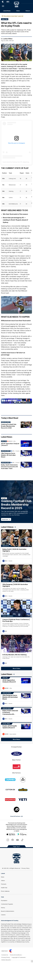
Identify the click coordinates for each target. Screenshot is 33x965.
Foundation (4, 900)
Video (18, 10)
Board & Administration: (7, 911)
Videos (3, 880)
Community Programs (7, 904)
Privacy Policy (25, 868)
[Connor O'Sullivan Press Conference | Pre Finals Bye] (16, 616)
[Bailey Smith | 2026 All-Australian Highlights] (16, 546)
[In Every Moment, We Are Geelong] (16, 650)
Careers (3, 914)
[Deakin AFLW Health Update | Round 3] (16, 729)
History (3, 907)
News (2, 877)
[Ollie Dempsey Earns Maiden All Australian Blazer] (16, 454)
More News (16, 739)
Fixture (28, 10)
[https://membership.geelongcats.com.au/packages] (16, 401)
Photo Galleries (5, 891)
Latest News (6, 10)
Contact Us (4, 955)
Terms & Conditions (16, 955)
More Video (16, 668)
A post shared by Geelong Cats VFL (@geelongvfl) (17, 162)
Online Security (6, 960)
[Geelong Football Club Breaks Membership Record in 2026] (16, 425)
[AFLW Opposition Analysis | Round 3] (16, 443)
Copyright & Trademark (19, 957)
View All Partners (15, 816)
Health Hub (4, 887)
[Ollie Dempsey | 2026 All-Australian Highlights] (16, 581)
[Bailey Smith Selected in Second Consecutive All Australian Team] (16, 466)
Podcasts (3, 884)
